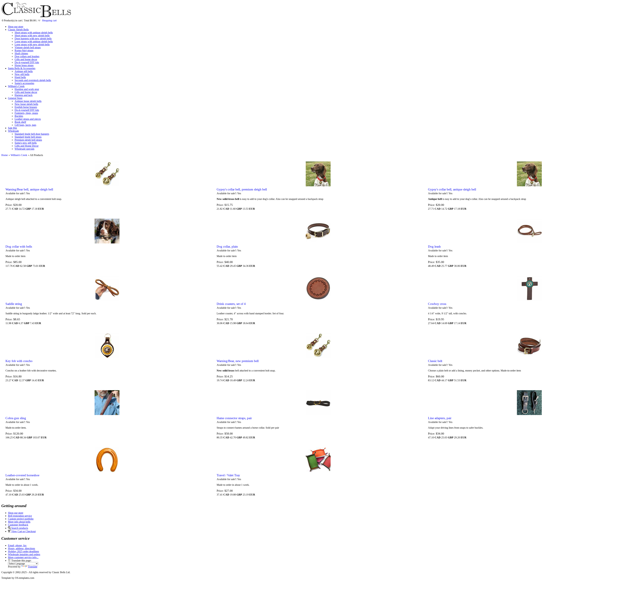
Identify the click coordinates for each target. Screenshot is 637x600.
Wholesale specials (24, 148)
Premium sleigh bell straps (28, 139)
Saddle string (13, 304)
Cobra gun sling (15, 418)
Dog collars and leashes (27, 56)
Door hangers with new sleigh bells (33, 38)
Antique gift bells (24, 71)
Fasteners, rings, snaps (26, 113)
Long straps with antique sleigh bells (34, 41)
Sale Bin (12, 128)
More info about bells (19, 521)
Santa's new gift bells (26, 142)
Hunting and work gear (27, 89)
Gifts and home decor (26, 59)
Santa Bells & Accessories (21, 68)
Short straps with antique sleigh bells (34, 32)
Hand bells (20, 77)
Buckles (19, 116)
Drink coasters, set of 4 (231, 304)
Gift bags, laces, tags (25, 125)
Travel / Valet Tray (228, 475)
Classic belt (435, 361)
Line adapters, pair (439, 418)
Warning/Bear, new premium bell (238, 361)
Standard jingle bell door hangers (32, 133)
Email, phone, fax (17, 545)
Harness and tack (24, 95)
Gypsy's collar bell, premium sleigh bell (242, 189)
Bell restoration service (20, 515)
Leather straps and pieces (28, 119)
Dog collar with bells (18, 246)
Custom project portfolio (21, 518)
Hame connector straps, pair (234, 418)
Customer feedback (18, 524)
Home (4, 155)
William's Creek (16, 86)
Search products (19, 528)
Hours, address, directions (21, 548)
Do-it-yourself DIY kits (27, 62)
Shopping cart (49, 20)
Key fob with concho (19, 361)
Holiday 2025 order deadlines (23, 551)
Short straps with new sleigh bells (32, 35)
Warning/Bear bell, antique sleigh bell (29, 189)
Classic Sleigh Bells (18, 29)
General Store (15, 98)
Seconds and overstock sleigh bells (33, 80)
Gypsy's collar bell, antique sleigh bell (452, 189)
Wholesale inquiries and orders (24, 554)
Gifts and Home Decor (26, 145)
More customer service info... (23, 557)
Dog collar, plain (227, 246)
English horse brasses (26, 107)
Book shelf (20, 122)
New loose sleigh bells (26, 104)
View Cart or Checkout (23, 531)
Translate (32, 566)
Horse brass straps (24, 65)
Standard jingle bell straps (28, 136)
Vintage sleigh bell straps (28, 47)
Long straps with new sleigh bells (32, 44)
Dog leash (434, 246)
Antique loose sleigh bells (28, 101)
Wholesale (13, 131)
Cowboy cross (437, 304)
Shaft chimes (21, 53)
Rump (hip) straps (24, 50)
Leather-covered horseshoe (22, 475)
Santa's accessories (24, 83)
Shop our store (15, 26)
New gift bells (22, 74)
